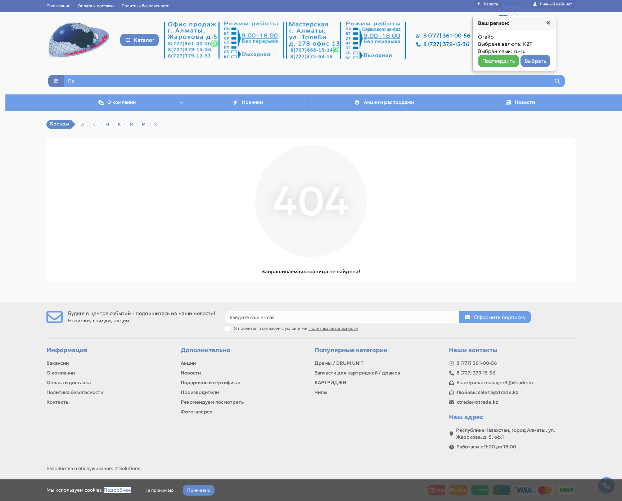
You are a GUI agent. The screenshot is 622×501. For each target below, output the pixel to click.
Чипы (321, 392)
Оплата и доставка (96, 5)
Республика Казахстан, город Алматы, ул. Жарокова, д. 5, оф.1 (505, 433)
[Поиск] (557, 81)
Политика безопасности (146, 5)
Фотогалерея (197, 412)
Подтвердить (498, 61)
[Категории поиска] (56, 81)
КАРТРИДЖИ (330, 383)
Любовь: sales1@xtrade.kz (487, 392)
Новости (525, 102)
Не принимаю (158, 490)
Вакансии (57, 363)
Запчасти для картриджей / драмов (357, 373)
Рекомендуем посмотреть (212, 402)
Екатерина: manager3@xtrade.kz (495, 383)
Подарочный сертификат (211, 383)
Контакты (58, 402)
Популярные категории (351, 350)
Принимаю (198, 490)
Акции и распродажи (389, 102)
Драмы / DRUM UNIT (339, 363)
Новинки (252, 102)
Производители (200, 392)
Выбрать (535, 61)
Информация (66, 350)
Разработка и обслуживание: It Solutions (93, 468)
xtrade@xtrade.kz (477, 402)
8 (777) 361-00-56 (446, 35)
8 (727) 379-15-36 (446, 44)
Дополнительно (205, 350)
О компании (58, 5)
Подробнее (117, 490)
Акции (188, 363)
